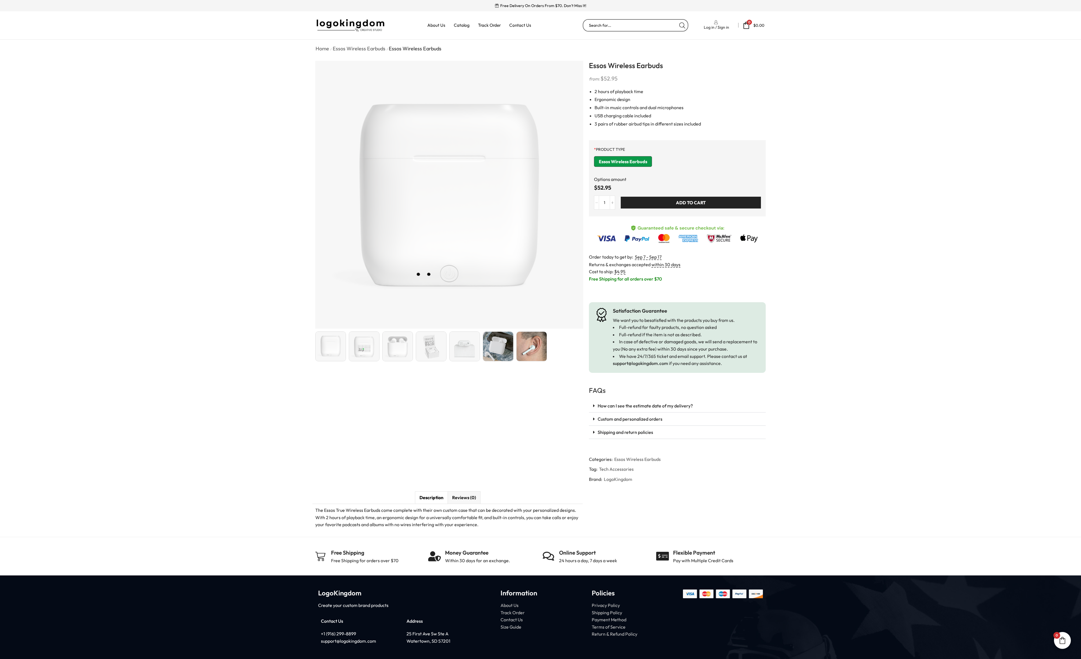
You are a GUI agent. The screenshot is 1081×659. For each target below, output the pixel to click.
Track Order (489, 25)
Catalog (462, 25)
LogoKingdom (618, 479)
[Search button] (682, 25)
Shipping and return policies (625, 432)
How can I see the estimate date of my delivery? (645, 406)
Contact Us (520, 25)
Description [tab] (431, 497)
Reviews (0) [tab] (464, 497)
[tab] (431, 497)
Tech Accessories (616, 469)
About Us (436, 25)
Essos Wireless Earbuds (359, 48)
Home (322, 48)
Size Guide (511, 627)
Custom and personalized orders (630, 419)
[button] (677, 406)
